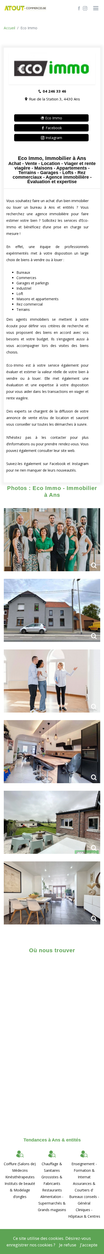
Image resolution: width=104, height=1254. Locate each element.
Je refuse (67, 1245)
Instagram (53, 137)
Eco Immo (53, 118)
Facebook (53, 127)
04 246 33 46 (54, 91)
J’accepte (88, 1245)
